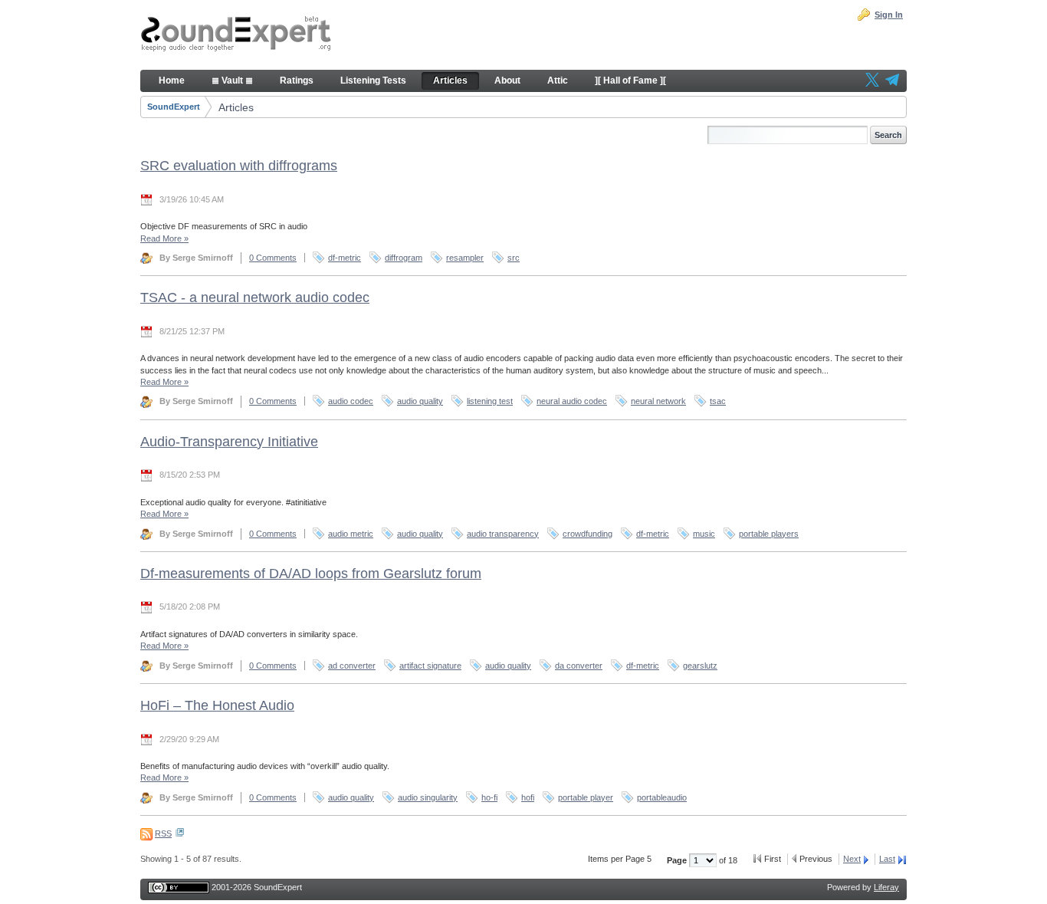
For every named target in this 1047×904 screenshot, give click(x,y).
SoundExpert (173, 106)
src (513, 257)
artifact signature (430, 665)
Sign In (889, 14)
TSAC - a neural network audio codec (254, 297)
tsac (718, 401)
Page (678, 860)
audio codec (350, 401)
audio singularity (428, 797)
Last (887, 858)
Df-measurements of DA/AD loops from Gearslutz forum (310, 573)
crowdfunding (587, 533)
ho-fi (489, 797)
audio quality (420, 401)
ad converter (352, 665)
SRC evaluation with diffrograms (238, 165)
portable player (585, 797)
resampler (465, 257)
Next (852, 858)
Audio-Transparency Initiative (229, 441)
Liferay (886, 887)
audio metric (350, 533)
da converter (578, 665)
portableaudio (662, 797)
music (704, 533)
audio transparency (503, 533)
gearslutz (700, 665)
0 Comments (273, 257)
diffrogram (403, 257)
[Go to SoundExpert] (236, 35)
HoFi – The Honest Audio (217, 705)
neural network (658, 401)
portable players (769, 533)
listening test (490, 401)
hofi (527, 797)
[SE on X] (872, 81)
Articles (236, 107)
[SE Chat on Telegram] (892, 81)
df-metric (344, 257)
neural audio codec (572, 401)
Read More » (164, 238)
